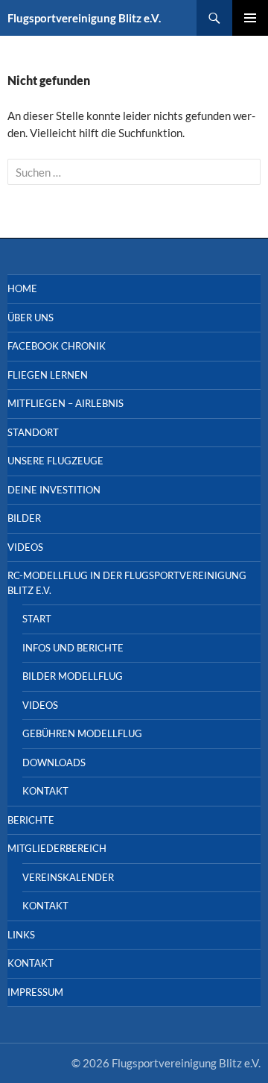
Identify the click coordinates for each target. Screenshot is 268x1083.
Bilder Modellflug (72, 676)
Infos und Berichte (73, 648)
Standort (33, 432)
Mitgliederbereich (56, 848)
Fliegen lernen (47, 375)
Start (36, 619)
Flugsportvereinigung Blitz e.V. (84, 18)
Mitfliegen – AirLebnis (65, 403)
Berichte (30, 820)
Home (22, 288)
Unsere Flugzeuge (55, 461)
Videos (25, 547)
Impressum (35, 992)
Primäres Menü (250, 18)
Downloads (54, 762)
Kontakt (45, 791)
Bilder (24, 518)
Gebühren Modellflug (82, 733)
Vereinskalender (68, 877)
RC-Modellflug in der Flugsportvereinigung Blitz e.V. (126, 582)
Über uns (30, 317)
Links (21, 935)
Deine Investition (53, 490)
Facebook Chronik (56, 346)
